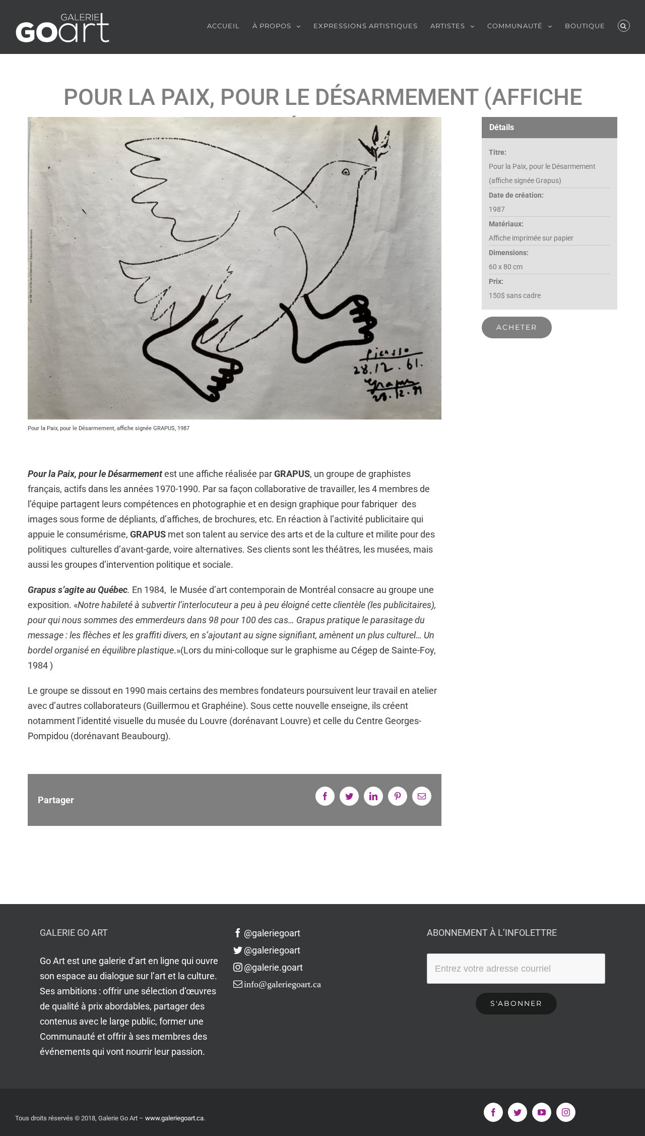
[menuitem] (229, 25)
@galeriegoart (272, 933)
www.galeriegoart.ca (174, 1118)
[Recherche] (624, 25)
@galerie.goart (273, 967)
